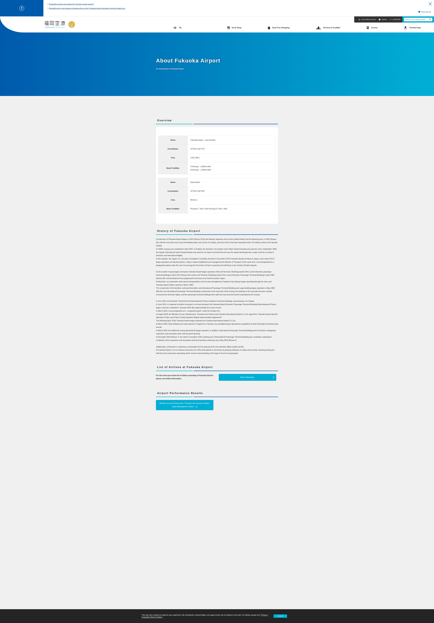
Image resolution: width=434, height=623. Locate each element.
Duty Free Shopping (281, 28)
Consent (280, 616)
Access (374, 28)
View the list (426, 12)
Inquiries (384, 19)
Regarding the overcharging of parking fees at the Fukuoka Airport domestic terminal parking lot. (87, 8)
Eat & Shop (237, 28)
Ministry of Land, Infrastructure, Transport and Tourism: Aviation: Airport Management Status (184, 405)
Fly (180, 28)
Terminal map (415, 28)
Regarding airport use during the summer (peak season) (71, 4)
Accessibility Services (368, 19)
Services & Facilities (331, 28)
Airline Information (247, 377)
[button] (430, 3)
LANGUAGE (397, 19)
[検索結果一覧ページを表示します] (430, 19)
